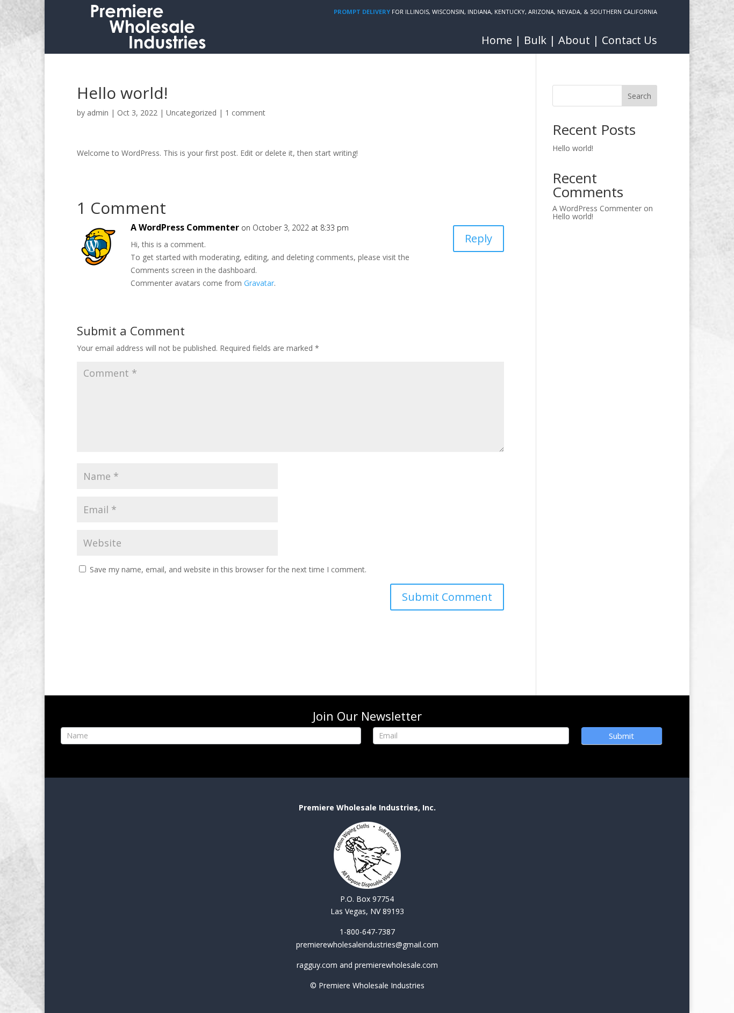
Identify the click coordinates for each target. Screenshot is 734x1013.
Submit (621, 735)
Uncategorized (191, 112)
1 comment (245, 112)
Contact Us (629, 40)
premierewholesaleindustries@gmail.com (367, 944)
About (574, 40)
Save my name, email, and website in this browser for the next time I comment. (228, 569)
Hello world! (572, 148)
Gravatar (259, 283)
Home (496, 40)
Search (639, 96)
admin (98, 112)
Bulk (535, 40)
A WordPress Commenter (185, 227)
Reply (478, 238)
